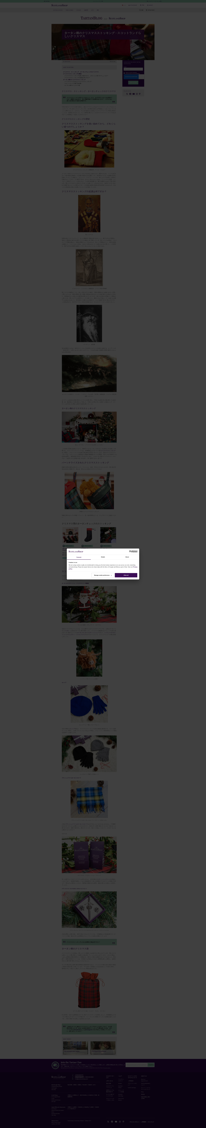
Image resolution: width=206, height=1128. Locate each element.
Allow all (126, 575)
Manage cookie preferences (102, 575)
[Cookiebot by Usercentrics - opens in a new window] (130, 551)
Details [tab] (103, 557)
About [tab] (127, 557)
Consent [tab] (78, 557)
